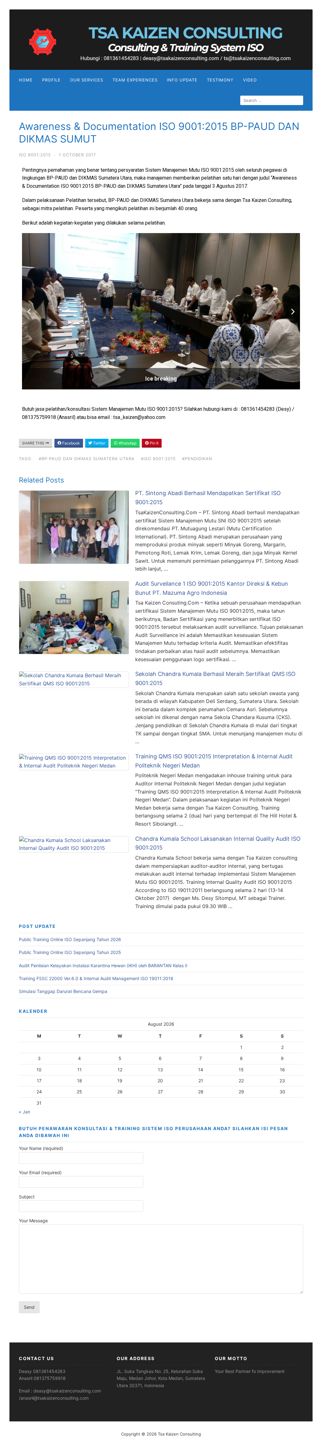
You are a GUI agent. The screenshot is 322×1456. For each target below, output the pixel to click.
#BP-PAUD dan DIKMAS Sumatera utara (87, 458)
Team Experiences (135, 79)
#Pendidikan (197, 458)
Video (250, 79)
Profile (51, 79)
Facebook (70, 443)
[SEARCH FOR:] (271, 100)
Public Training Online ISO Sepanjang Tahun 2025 (70, 952)
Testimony (220, 79)
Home (26, 79)
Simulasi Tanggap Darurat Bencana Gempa (63, 991)
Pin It (153, 443)
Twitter (98, 443)
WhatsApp (127, 443)
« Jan (24, 1111)
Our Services (86, 79)
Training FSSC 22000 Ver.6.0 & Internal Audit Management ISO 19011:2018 (96, 978)
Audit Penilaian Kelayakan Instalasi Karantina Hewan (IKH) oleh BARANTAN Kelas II (103, 965)
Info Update (182, 79)
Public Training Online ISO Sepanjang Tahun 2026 (70, 939)
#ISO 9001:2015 (158, 458)
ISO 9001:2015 (35, 154)
